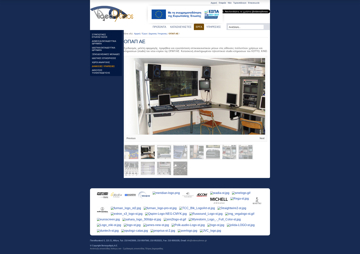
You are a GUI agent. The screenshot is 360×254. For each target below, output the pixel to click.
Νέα (229, 3)
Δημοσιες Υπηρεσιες (103, 66)
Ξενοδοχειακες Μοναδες (106, 54)
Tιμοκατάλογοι (239, 3)
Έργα (144, 33)
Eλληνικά (267, 3)
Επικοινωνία (253, 3)
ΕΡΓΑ (199, 26)
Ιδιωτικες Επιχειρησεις (104, 58)
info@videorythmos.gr (197, 240)
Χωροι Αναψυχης (101, 62)
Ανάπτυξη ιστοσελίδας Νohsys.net (105, 248)
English (262, 3)
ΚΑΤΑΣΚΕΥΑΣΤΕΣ (181, 26)
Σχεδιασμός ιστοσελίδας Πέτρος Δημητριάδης (143, 248)
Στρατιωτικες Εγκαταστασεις (99, 35)
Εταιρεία (222, 3)
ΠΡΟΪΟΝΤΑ (159, 26)
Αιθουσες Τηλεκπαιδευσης (101, 71)
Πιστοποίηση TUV (263, 243)
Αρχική (214, 3)
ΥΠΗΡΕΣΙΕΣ (213, 26)
